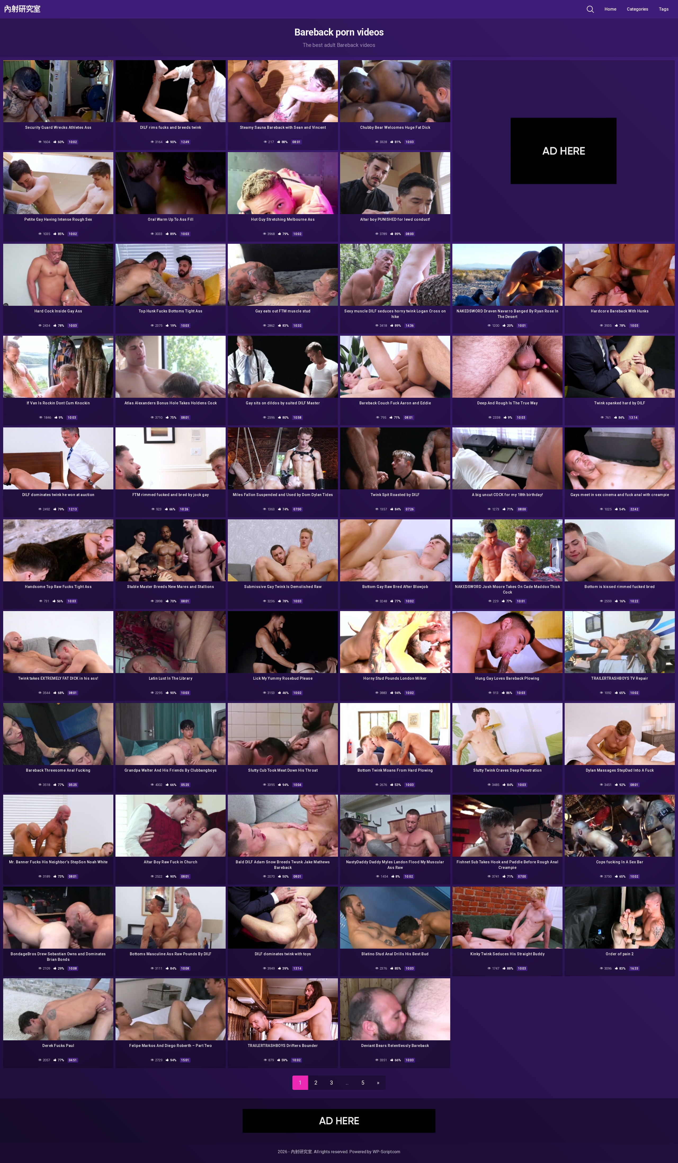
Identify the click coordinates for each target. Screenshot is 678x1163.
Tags (664, 9)
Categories (637, 9)
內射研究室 (22, 9)
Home (610, 9)
